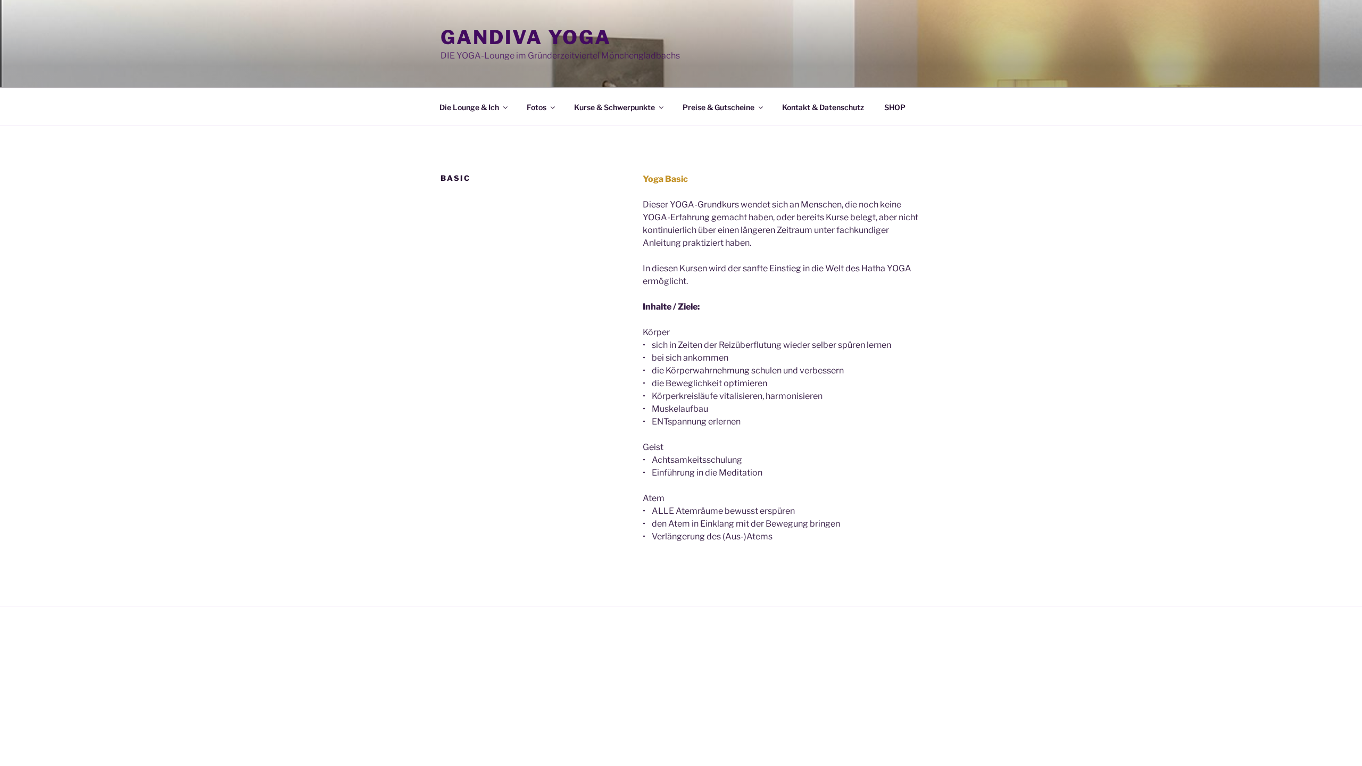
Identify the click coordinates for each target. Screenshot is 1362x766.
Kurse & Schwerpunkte (614, 107)
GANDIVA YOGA (526, 37)
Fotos (536, 107)
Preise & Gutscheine (718, 107)
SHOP (895, 107)
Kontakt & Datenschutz (823, 107)
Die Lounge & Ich (469, 107)
